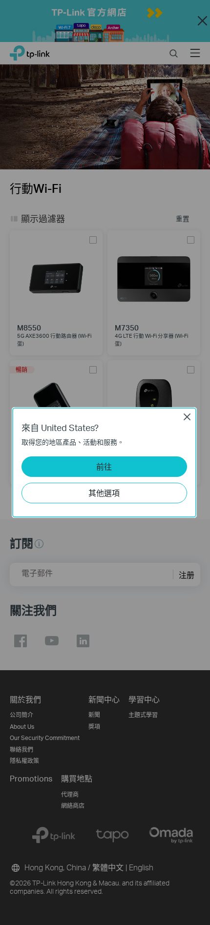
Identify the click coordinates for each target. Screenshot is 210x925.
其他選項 (104, 493)
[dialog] (105, 462)
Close (187, 417)
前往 (104, 466)
